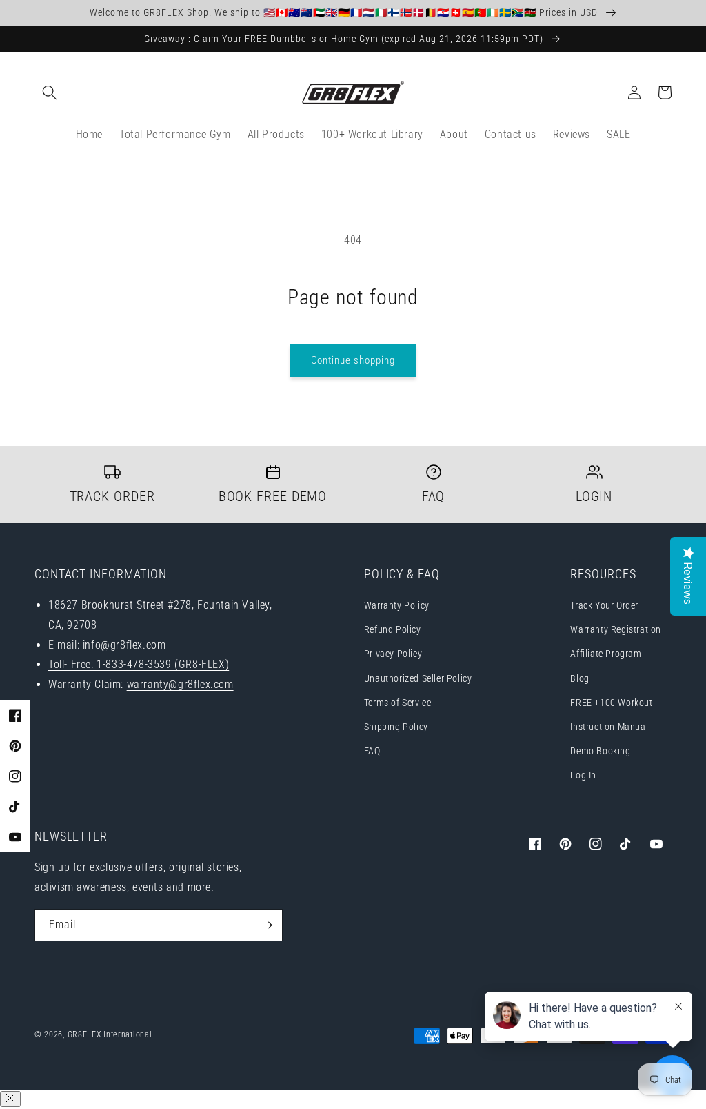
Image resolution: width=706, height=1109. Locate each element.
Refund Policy (392, 629)
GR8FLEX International (110, 1034)
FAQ (372, 750)
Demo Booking (600, 750)
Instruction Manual (609, 726)
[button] (49, 92)
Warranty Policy (397, 605)
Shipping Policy (396, 726)
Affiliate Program (605, 653)
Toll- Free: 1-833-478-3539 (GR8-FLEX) (138, 664)
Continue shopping (353, 360)
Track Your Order (604, 605)
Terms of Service (398, 702)
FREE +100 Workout (611, 702)
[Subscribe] (267, 925)
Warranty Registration (615, 629)
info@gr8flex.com (124, 644)
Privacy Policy (393, 653)
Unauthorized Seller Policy (418, 678)
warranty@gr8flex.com (180, 684)
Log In (583, 775)
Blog (579, 678)
